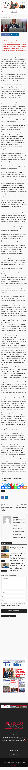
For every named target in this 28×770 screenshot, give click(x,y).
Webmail (19, 760)
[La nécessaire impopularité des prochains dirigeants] (5, 549)
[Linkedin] (8, 484)
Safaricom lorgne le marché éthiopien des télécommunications (21, 507)
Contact (14, 760)
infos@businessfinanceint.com (18, 745)
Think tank (7, 15)
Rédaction (8, 29)
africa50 (7, 490)
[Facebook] (3, 484)
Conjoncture (4, 570)
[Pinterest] (11, 484)
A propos (9, 760)
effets (12, 418)
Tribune (3, 551)
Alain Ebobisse (13, 490)
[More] (25, 487)
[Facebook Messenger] (20, 484)
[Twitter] (5, 484)
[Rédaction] (3, 30)
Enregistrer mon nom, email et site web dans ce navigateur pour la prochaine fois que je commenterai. (13, 605)
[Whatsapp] (14, 484)
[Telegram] (22, 484)
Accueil (2, 15)
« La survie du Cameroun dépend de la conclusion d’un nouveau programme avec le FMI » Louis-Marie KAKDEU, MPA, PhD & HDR (17, 567)
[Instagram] (17, 484)
